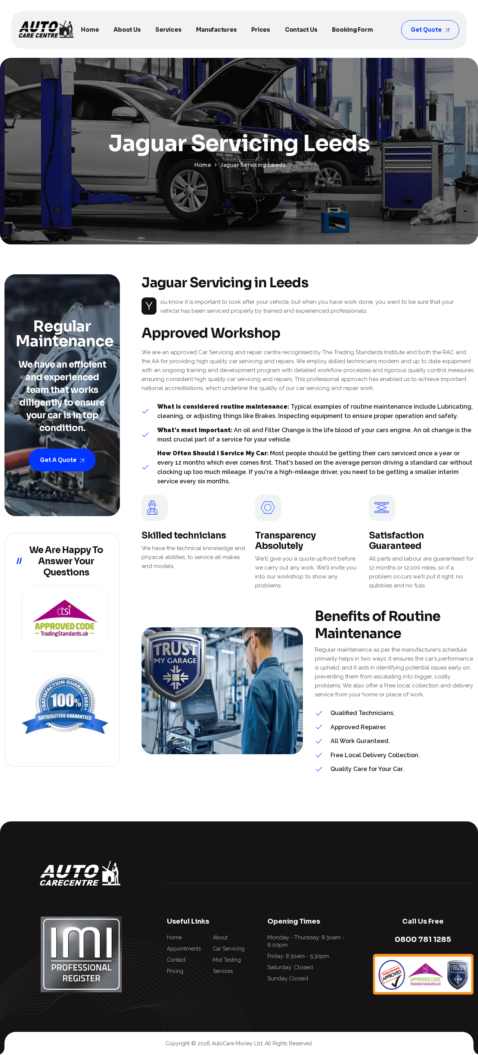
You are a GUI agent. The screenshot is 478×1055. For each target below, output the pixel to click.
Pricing (175, 971)
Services (168, 29)
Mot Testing (227, 960)
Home (90, 29)
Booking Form (352, 29)
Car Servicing (229, 949)
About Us (127, 29)
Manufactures (216, 29)
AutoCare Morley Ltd (237, 1043)
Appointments (184, 949)
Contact (176, 960)
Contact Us (301, 29)
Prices (260, 29)
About (220, 937)
